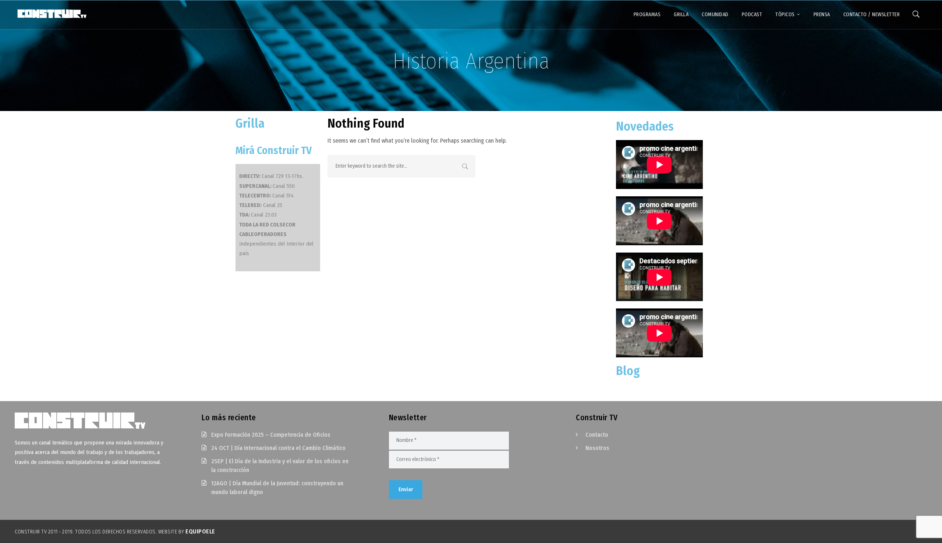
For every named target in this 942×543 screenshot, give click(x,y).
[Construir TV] (51, 13)
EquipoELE (200, 531)
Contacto (596, 434)
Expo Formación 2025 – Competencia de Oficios (270, 434)
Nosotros (597, 447)
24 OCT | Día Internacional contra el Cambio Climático (278, 447)
